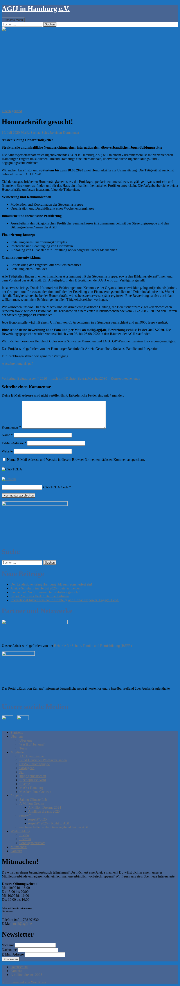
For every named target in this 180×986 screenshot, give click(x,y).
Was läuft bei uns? (32, 744)
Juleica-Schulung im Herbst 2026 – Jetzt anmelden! (46, 588)
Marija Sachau (31, 132)
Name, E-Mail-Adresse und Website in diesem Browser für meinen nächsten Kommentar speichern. (76, 459)
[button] (75, 67)
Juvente (24, 784)
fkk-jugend (26, 768)
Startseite (17, 732)
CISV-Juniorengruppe (34, 764)
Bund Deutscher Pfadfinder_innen (43, 760)
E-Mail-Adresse (14, 443)
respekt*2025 (37, 819)
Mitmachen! (19, 847)
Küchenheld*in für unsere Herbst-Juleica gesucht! (45, 592)
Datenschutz (19, 967)
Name (7, 435)
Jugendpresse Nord (32, 780)
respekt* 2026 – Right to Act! (48, 823)
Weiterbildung (20, 831)
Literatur (25, 839)
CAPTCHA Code (55, 487)
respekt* (25, 815)
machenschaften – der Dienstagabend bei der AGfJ (54, 827)
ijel (21, 772)
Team (23, 748)
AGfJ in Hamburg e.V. (36, 8)
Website (7, 451)
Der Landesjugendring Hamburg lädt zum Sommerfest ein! (51, 584)
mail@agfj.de (22, 923)
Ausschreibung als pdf (17, 363)
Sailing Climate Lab (33, 799)
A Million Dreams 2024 (44, 807)
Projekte (16, 795)
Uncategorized (12, 111)
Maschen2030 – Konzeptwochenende (102, 378)
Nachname (9, 950)
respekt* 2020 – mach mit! (33, 378)
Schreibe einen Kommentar (60, 132)
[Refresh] (9, 479)
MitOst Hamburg (31, 788)
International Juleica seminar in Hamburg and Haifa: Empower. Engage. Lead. (65, 600)
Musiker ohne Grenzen (35, 792)
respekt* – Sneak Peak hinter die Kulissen (40, 596)
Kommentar (11, 427)
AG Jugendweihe (31, 756)
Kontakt (16, 851)
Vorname (8, 945)
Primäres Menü (13, 19)
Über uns (17, 736)
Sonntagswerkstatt (32, 843)
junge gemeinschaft (32, 776)
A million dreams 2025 (44, 811)
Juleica (24, 835)
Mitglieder (18, 752)
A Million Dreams (31, 803)
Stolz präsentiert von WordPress (24, 982)
